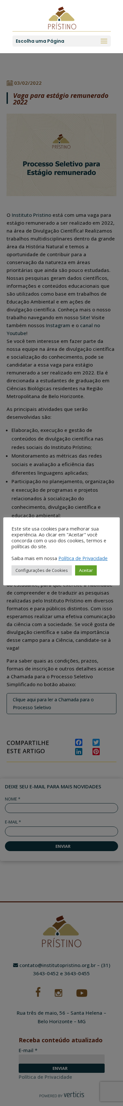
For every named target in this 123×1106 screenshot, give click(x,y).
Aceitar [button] (86, 570)
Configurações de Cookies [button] (41, 570)
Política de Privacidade (83, 558)
